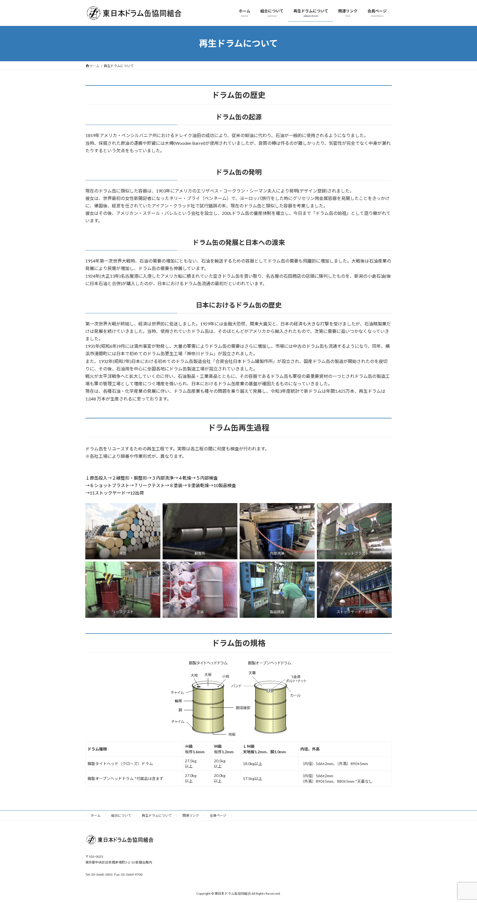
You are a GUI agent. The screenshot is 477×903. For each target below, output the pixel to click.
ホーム (95, 815)
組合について (121, 815)
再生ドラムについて (157, 815)
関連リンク (190, 815)
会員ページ (218, 815)
